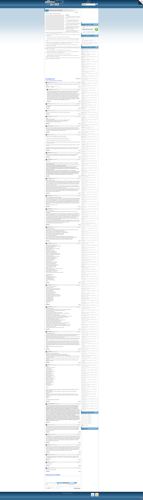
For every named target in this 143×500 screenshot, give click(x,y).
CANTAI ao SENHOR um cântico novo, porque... (90, 284)
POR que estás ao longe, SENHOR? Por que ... (88, 72)
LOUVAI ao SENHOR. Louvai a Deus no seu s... (90, 409)
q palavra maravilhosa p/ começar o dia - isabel (89, 38)
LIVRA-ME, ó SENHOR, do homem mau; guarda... (89, 385)
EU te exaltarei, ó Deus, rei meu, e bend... (89, 397)
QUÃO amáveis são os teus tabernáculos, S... (89, 250)
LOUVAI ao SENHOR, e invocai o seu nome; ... (90, 301)
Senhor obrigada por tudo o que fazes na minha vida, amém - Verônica (89, 40)
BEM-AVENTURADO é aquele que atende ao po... (89, 147)
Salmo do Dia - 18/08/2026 (86, 423)
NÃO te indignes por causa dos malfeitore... (89, 137)
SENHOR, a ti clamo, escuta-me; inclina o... (89, 387)
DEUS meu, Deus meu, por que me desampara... (89, 101)
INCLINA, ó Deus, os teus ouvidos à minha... (88, 180)
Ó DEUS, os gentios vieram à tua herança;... (90, 238)
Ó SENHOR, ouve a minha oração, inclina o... (89, 392)
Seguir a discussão (80, 78)
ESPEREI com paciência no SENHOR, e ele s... (89, 144)
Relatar (79, 86)
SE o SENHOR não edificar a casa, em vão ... (89, 354)
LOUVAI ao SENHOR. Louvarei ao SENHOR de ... (89, 315)
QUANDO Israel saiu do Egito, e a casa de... (90, 322)
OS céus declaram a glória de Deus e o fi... (90, 93)
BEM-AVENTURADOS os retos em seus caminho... (89, 334)
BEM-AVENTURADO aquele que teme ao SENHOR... (89, 356)
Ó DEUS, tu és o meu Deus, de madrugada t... (89, 200)
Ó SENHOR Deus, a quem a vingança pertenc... (89, 274)
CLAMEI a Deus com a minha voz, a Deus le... (89, 233)
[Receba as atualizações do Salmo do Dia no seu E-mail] (97, 496)
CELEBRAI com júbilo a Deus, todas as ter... (89, 207)
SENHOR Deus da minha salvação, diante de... (88, 260)
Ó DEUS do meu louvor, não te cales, (90, 310)
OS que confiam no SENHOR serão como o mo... (89, 349)
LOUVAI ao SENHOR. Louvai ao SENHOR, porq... (90, 303)
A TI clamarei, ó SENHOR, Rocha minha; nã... (90, 115)
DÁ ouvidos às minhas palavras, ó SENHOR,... (88, 59)
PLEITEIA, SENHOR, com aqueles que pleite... (88, 132)
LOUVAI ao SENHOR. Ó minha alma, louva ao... (90, 399)
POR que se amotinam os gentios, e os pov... (89, 52)
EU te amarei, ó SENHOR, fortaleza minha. (88, 91)
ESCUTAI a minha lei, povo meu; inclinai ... (90, 236)
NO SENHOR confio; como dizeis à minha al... (90, 74)
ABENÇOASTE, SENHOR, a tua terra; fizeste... (89, 253)
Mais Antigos (85, 425)
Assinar (46, 488)
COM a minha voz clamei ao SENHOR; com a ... (89, 390)
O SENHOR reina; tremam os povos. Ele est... (89, 286)
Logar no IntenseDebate (59, 482)
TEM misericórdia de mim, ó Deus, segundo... (89, 171)
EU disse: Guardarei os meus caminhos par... (89, 142)
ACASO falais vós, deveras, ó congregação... (89, 188)
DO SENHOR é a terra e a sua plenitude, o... (89, 105)
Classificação (54, 80)
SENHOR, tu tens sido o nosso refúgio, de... (89, 265)
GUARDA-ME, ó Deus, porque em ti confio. (89, 86)
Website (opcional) (71, 484)
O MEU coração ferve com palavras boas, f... (89, 156)
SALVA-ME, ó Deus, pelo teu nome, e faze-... (89, 178)
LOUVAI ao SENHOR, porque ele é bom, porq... (89, 306)
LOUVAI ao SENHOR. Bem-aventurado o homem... (89, 318)
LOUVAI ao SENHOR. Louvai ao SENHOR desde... (90, 404)
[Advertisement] (65, 7)
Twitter (97, 7)
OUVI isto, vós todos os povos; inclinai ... (89, 166)
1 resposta (52, 86)
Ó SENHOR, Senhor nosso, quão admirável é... (89, 67)
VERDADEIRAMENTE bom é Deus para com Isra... (89, 224)
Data (51, 80)
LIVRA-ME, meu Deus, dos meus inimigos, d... (90, 190)
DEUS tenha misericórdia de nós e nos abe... (89, 209)
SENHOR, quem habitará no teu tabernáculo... (89, 84)
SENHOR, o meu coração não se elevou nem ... (89, 363)
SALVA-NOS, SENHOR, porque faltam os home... (89, 76)
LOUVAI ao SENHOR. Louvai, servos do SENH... (89, 320)
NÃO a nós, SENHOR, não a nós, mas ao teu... (89, 325)
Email (58, 484)
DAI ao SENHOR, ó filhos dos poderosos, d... (90, 118)
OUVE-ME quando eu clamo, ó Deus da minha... (90, 57)
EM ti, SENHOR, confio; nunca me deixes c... (89, 122)
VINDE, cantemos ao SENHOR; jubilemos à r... (89, 277)
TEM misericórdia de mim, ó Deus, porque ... (89, 183)
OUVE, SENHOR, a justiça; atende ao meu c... (89, 88)
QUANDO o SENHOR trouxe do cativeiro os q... (90, 351)
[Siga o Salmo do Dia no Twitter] (92, 496)
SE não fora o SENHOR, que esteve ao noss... (89, 346)
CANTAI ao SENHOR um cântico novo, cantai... (90, 279)
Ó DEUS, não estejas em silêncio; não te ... (88, 248)
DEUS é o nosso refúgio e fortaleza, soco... (88, 159)
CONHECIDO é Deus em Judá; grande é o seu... (89, 231)
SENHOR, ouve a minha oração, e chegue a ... (88, 294)
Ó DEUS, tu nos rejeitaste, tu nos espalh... (90, 192)
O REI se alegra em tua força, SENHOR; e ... (89, 98)
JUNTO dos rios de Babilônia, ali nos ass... (89, 378)
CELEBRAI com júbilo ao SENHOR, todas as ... (88, 289)
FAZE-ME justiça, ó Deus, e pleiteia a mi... (89, 151)
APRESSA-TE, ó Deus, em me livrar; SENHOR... (89, 216)
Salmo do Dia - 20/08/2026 (86, 420)
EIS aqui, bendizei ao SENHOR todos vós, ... (90, 370)
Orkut (91, 7)
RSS (94, 7)
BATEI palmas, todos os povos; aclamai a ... (89, 161)
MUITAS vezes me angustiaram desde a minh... (90, 358)
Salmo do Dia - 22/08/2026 (86, 417)
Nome (46, 484)
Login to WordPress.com (65, 482)
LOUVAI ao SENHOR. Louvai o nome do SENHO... (90, 373)
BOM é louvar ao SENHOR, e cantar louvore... (89, 269)
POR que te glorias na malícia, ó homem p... (90, 173)
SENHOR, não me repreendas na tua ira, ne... (90, 62)
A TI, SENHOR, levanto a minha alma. (89, 108)
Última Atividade (59, 80)
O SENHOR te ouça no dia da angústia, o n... (89, 96)
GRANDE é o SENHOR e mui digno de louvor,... (89, 164)
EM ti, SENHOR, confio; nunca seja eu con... (90, 219)
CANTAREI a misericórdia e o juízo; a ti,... (89, 291)
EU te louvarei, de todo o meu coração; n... (89, 380)
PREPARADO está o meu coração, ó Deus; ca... (89, 308)
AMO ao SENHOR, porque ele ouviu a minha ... (89, 327)
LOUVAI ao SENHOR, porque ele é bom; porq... (89, 375)
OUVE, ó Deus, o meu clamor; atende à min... (89, 195)
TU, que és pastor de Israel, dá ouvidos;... (89, 241)
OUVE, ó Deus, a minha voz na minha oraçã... (89, 202)
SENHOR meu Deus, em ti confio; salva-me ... (89, 64)
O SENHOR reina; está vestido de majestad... (89, 272)
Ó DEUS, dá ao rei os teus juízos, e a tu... (89, 221)
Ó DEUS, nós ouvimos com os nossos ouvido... (89, 154)
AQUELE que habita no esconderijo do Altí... (88, 267)
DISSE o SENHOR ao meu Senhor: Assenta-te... (89, 313)
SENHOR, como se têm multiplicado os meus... (88, 55)
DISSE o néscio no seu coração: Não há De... (90, 81)
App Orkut (87, 7)
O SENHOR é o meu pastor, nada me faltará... (89, 103)
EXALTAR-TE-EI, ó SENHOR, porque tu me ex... (90, 120)
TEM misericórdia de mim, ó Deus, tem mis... (89, 185)
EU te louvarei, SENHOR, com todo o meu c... (89, 69)
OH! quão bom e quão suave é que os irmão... (90, 368)
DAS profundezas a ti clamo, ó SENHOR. (89, 361)
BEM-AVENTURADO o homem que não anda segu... (90, 50)
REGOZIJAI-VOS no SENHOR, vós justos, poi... (88, 127)
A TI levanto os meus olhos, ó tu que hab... (90, 344)
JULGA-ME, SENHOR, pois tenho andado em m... (89, 110)
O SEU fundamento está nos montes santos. (89, 257)
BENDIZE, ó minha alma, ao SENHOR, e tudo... (89, 296)
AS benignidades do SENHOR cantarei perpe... (89, 262)
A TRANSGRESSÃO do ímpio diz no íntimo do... (90, 135)
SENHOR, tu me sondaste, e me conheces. (89, 382)
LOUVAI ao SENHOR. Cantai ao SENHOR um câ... (90, 406)
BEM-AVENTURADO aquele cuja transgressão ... (89, 125)
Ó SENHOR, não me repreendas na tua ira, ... (90, 139)
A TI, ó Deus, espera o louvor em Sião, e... (90, 204)
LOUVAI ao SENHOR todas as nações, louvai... (89, 330)
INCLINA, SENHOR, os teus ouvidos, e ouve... (89, 255)
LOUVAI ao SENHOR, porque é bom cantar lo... (90, 402)
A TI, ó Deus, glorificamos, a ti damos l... (89, 229)
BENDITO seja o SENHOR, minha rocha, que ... (89, 394)
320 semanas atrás (54, 82)
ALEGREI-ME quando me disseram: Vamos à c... (89, 342)
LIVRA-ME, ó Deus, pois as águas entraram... (89, 214)
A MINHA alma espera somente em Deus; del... (89, 197)
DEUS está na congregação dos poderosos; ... (90, 245)
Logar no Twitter (71, 482)
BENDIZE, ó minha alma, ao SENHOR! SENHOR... (89, 298)
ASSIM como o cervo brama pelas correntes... (89, 149)
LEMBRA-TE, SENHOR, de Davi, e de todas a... (89, 366)
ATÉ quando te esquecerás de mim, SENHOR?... (89, 79)
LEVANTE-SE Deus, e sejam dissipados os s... (89, 212)
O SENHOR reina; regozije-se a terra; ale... (89, 282)
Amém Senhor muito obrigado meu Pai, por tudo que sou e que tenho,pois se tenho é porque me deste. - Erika (89, 43)
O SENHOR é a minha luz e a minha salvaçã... (90, 113)
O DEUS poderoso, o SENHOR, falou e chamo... (89, 168)
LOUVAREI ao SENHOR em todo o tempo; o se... (90, 130)
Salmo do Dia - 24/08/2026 (86, 414)
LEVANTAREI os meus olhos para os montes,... (89, 339)
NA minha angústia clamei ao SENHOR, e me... (89, 337)
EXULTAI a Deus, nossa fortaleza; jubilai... (88, 243)
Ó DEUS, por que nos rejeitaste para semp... (89, 226)
